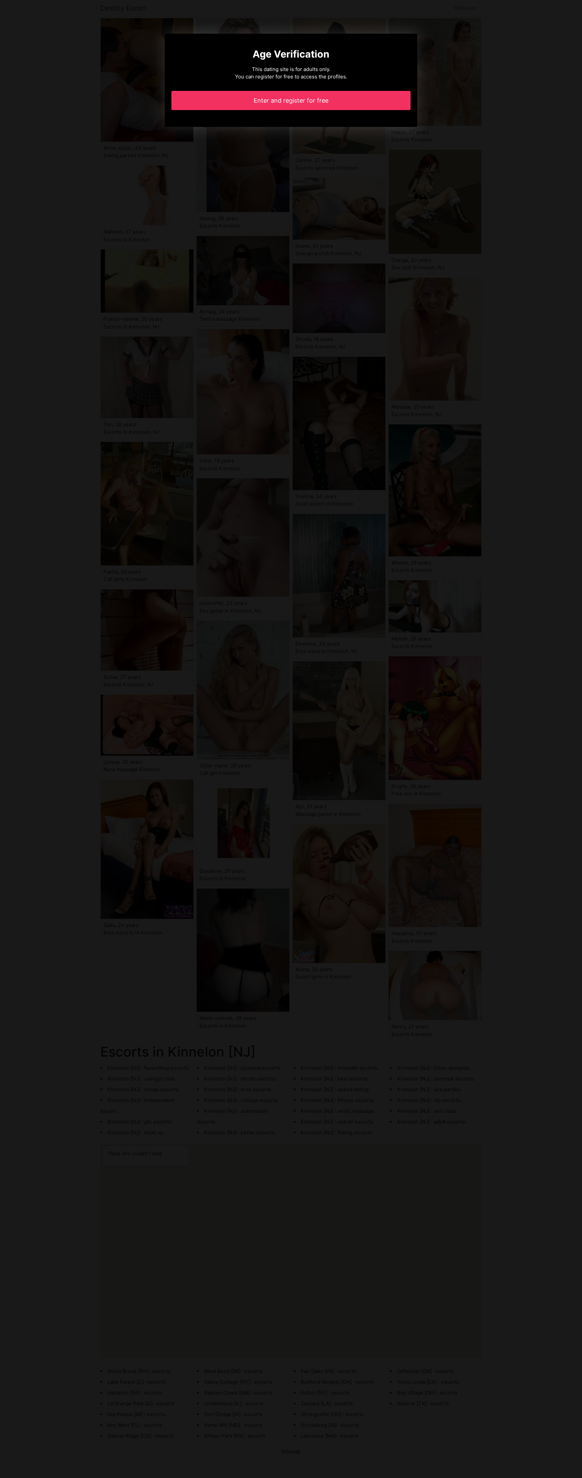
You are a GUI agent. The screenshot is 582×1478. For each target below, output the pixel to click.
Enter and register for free (291, 100)
